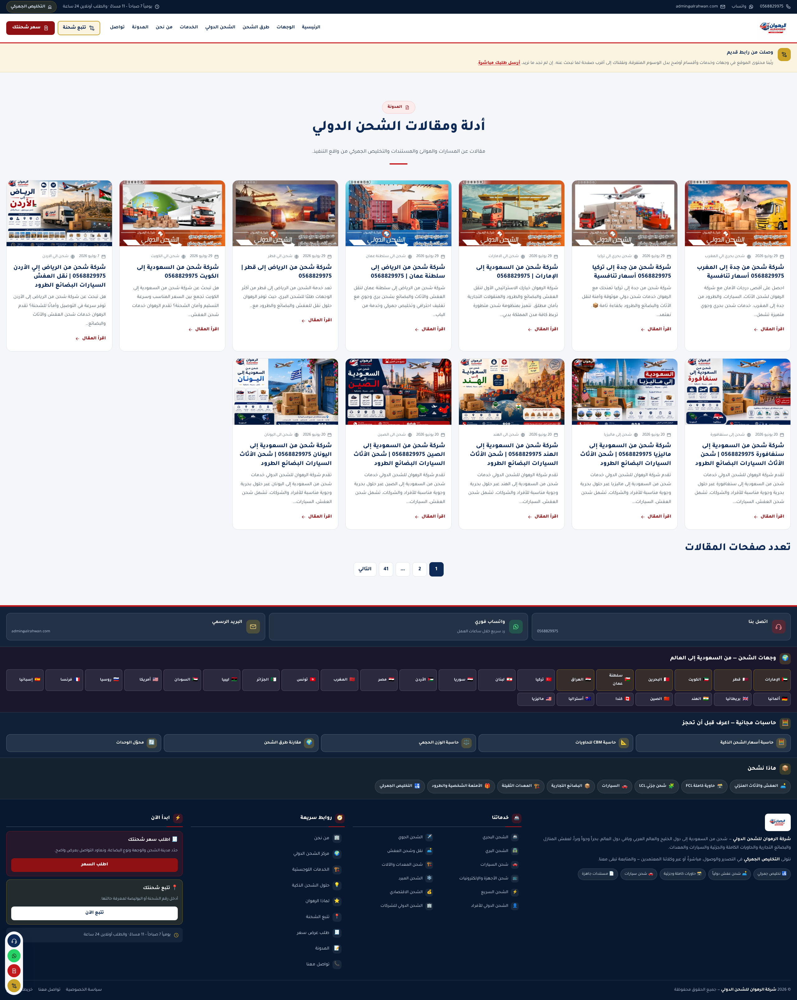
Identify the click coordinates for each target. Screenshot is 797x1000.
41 (386, 569)
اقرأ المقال (772, 329)
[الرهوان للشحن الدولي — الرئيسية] (774, 28)
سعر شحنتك (26, 27)
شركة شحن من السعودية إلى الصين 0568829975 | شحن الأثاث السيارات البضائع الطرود (399, 455)
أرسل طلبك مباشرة (499, 63)
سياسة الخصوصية (84, 990)
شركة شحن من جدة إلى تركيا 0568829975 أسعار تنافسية (631, 272)
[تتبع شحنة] (14, 985)
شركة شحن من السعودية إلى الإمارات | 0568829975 (517, 272)
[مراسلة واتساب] (14, 955)
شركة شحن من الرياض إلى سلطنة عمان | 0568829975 (408, 272)
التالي (365, 569)
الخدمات (189, 27)
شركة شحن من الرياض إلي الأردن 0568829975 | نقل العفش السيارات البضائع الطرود (59, 277)
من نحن (164, 27)
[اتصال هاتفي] (14, 940)
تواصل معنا (49, 990)
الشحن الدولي (220, 27)
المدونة (140, 27)
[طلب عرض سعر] (14, 970)
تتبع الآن (94, 913)
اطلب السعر (94, 864)
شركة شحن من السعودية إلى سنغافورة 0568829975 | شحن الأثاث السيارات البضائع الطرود (739, 455)
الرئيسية (311, 27)
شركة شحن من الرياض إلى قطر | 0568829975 (286, 272)
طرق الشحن (256, 27)
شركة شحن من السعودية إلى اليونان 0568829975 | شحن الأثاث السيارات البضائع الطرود (285, 455)
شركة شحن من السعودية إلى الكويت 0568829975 (178, 272)
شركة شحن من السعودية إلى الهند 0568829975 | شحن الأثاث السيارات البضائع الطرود (514, 455)
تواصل (117, 27)
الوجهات (285, 27)
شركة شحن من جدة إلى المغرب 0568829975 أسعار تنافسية (740, 272)
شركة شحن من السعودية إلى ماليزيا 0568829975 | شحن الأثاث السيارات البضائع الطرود (625, 455)
